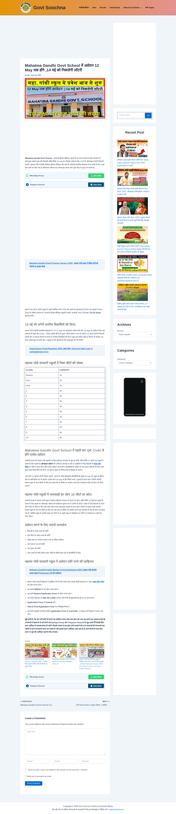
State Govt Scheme (131, 7)
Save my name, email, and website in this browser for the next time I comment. (58, 770)
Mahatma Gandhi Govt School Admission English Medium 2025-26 (63, 661)
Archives (120, 331)
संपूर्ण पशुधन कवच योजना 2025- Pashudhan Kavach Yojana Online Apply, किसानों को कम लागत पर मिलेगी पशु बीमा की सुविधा (133, 249)
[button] (140, 7)
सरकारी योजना (84, 7)
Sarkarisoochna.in (116, 809)
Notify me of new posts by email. (39, 776)
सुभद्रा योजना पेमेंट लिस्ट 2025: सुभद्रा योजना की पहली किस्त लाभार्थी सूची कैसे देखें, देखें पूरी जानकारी (133, 220)
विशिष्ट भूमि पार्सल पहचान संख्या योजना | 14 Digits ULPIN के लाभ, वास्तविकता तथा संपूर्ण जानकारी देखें (133, 306)
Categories (121, 359)
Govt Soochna (49, 7)
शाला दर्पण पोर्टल (98, 582)
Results (103, 7)
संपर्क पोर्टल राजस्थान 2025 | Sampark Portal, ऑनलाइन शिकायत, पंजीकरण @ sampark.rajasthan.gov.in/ (134, 278)
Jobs (94, 7)
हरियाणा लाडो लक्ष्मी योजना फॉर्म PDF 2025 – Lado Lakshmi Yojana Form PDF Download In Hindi (133, 163)
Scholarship (115, 7)
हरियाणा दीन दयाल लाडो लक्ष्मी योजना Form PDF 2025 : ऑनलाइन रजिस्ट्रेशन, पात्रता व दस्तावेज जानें (133, 191)
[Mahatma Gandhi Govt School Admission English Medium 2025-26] (64, 651)
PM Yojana (149, 7)
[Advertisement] (65, 40)
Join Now (97, 176)
